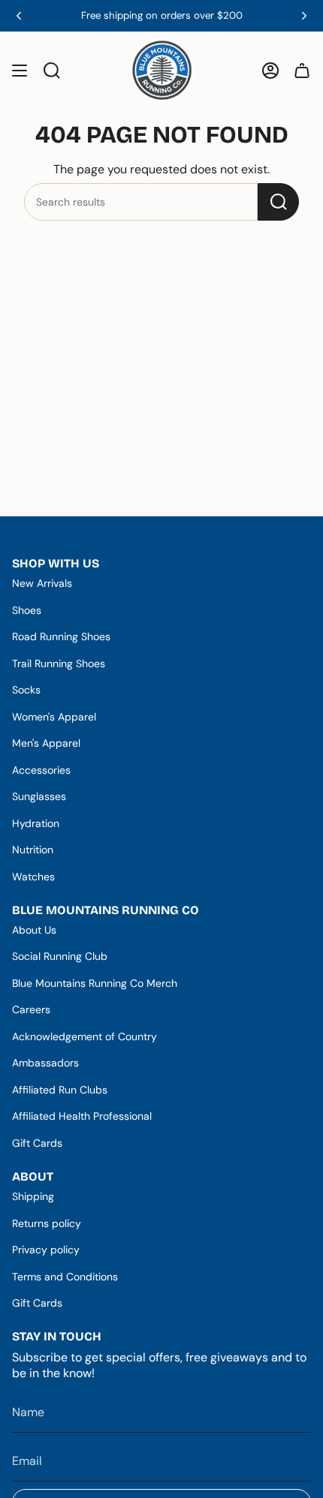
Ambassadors (45, 1062)
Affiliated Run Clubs (59, 1089)
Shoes (26, 610)
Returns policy (46, 1223)
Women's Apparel (54, 716)
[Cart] (302, 70)
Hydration (35, 823)
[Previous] (19, 16)
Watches (33, 876)
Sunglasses (39, 796)
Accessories (41, 770)
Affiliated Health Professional (82, 1116)
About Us (34, 930)
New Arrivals (42, 583)
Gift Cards (37, 1143)
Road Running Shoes (61, 636)
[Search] (278, 202)
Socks (26, 689)
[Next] (304, 16)
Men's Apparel (46, 743)
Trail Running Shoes (58, 663)
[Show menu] (20, 70)
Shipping (33, 1196)
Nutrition (32, 849)
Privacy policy (46, 1249)
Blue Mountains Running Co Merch (94, 983)
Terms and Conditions (65, 1276)
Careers (31, 1009)
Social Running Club (59, 956)
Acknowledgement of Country (84, 1036)
